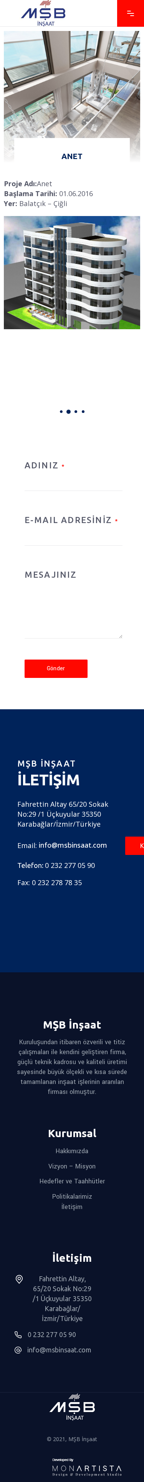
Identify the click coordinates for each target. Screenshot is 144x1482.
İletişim (72, 1206)
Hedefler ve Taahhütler (72, 1181)
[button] (61, 411)
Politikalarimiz (72, 1196)
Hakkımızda (72, 1151)
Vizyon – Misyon (72, 1166)
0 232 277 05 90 (70, 865)
